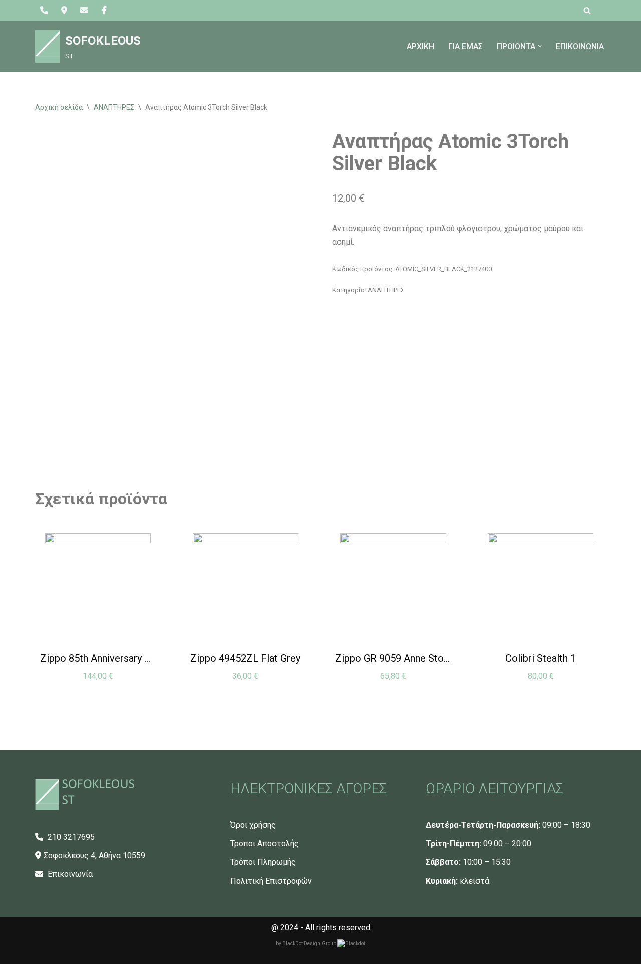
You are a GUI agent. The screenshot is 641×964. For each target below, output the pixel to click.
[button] (540, 46)
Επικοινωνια (580, 46)
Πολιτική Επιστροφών (271, 881)
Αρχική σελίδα (59, 107)
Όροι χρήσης (253, 825)
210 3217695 (70, 837)
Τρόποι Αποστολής (264, 843)
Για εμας (465, 46)
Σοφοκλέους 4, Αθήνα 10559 (94, 855)
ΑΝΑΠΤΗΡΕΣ (114, 107)
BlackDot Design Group (309, 943)
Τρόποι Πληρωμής (263, 862)
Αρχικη (420, 46)
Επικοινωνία (69, 874)
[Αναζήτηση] (587, 10)
